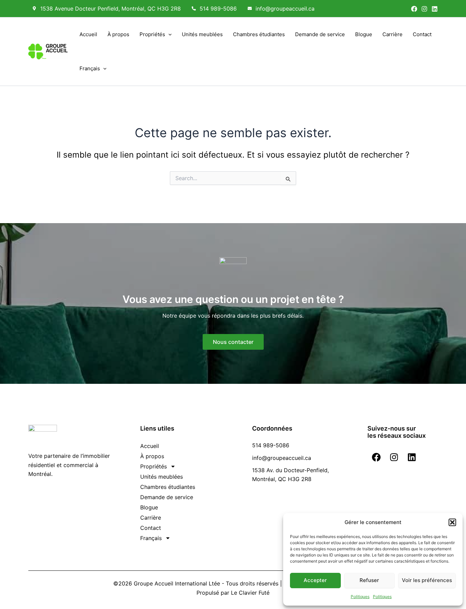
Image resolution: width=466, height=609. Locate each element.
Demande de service (320, 34)
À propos (118, 34)
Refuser (369, 580)
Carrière (392, 34)
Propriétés (152, 34)
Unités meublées (202, 34)
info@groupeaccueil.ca (285, 8)
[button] (452, 522)
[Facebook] (414, 9)
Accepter (315, 580)
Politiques (360, 596)
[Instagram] (424, 9)
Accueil (88, 34)
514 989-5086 (218, 8)
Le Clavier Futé (250, 592)
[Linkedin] (435, 9)
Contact (422, 34)
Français (89, 68)
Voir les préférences (427, 580)
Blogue (363, 34)
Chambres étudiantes (259, 34)
